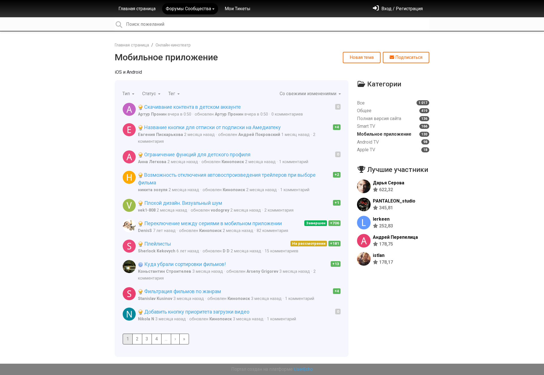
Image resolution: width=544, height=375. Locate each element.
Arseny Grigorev (262, 271)
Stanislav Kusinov (155, 298)
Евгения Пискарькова (160, 134)
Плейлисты (157, 244)
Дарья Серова (388, 183)
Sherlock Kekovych (156, 251)
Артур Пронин (152, 114)
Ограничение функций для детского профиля (196, 154)
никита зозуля (152, 190)
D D (226, 251)
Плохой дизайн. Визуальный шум (182, 203)
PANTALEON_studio (394, 201)
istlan (378, 255)
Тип (126, 93)
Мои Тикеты (237, 8)
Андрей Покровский (259, 134)
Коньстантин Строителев (164, 271)
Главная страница (137, 8)
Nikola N (146, 319)
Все (392, 103)
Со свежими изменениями (308, 93)
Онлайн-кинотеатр (173, 45)
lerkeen (381, 219)
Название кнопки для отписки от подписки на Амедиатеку (212, 127)
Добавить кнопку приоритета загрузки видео (196, 312)
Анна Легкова (152, 161)
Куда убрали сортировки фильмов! (184, 264)
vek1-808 (147, 210)
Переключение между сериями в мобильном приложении (212, 223)
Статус (149, 93)
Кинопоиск (233, 161)
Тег (172, 93)
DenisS (145, 230)
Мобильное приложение (166, 57)
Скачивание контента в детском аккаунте (192, 107)
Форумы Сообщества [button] (188, 8)
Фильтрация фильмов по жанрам (182, 291)
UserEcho (303, 369)
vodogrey (220, 210)
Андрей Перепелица (395, 237)
